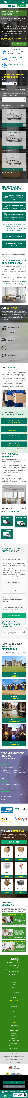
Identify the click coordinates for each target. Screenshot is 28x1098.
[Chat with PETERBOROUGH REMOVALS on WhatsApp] (6, 1095)
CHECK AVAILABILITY (14, 197)
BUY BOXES (14, 842)
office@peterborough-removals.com (14, 969)
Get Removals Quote (19, 43)
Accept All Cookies (14, 1082)
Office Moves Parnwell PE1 (19, 254)
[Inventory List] (14, 932)
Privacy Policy (22, 1078)
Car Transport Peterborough (14, 1062)
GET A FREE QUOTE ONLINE (15, 1092)
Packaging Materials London (14, 1059)
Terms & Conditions (14, 992)
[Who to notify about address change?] (14, 946)
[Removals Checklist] (14, 919)
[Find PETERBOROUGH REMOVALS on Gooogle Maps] (17, 975)
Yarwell (14, 1016)
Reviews (14, 987)
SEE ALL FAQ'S (14, 615)
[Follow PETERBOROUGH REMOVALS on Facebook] (9, 975)
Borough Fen (14, 1009)
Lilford (14, 1011)
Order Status (14, 1033)
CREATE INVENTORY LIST (14, 217)
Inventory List (14, 1035)
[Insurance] (14, 1073)
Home (3, 254)
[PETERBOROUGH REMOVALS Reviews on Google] (21, 819)
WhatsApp (22, 5)
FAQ (14, 984)
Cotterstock (14, 1006)
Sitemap (14, 997)
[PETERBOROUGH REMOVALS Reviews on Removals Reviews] (7, 810)
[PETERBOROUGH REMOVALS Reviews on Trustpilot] (21, 810)
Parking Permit (14, 1043)
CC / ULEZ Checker (14, 1045)
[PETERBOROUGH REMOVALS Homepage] (6, 2)
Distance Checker (14, 1030)
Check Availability (14, 1025)
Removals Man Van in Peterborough (14, 1056)
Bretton (14, 1019)
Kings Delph (14, 1004)
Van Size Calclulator (14, 1028)
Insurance (14, 994)
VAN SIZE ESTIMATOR (14, 207)
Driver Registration (14, 1048)
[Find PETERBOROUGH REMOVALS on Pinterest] (15, 975)
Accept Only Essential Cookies (14, 1086)
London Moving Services (14, 1053)
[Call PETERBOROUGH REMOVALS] (13, 5)
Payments (14, 1038)
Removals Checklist (14, 1040)
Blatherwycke (14, 1014)
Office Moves (9, 254)
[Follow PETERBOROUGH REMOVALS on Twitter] (12, 975)
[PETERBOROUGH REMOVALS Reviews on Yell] (7, 819)
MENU (23, 2)
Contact (14, 982)
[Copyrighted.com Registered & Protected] (14, 1067)
